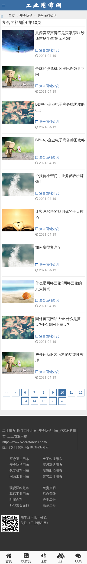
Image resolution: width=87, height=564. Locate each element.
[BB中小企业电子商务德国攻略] (18, 148)
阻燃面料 (16, 499)
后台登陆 (49, 494)
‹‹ (6, 392)
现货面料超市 (19, 488)
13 (25, 401)
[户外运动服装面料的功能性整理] (18, 363)
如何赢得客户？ (48, 247)
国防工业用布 (19, 476)
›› (62, 401)
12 (81, 392)
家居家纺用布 (52, 465)
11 (71, 392)
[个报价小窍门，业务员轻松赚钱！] (18, 184)
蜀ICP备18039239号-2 (33, 447)
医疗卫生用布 (19, 459)
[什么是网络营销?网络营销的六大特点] (18, 291)
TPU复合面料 (19, 505)
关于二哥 (49, 499)
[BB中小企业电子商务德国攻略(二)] (18, 112)
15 (43, 401)
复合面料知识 (47, 15)
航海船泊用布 (52, 470)
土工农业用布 (52, 459)
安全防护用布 (19, 465)
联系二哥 (49, 505)
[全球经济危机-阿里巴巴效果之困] (18, 77)
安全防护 (25, 15)
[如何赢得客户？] (18, 255)
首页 (11, 15)
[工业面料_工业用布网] (2, 16)
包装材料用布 (19, 470)
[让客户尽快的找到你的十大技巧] (18, 220)
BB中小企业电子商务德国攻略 (60, 140)
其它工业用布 (52, 476)
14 (34, 401)
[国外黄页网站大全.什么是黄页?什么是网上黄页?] (18, 327)
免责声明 (49, 488)
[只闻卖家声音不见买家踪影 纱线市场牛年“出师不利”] (18, 41)
